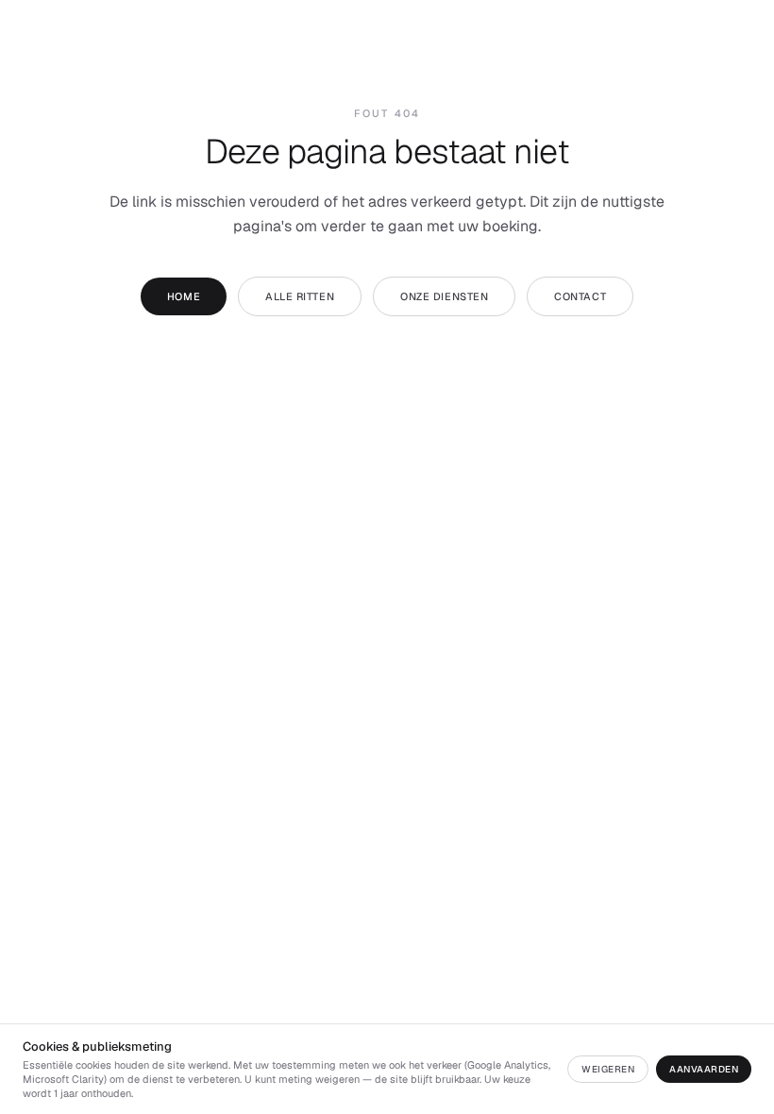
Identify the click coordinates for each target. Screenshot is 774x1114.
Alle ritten (299, 296)
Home (183, 296)
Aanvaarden (703, 1069)
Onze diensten (444, 296)
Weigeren (607, 1069)
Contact (580, 296)
